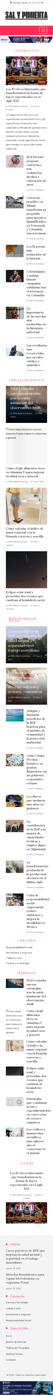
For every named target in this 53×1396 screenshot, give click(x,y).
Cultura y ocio (13, 1308)
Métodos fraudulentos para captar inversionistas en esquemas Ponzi (25, 1279)
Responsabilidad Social (18, 1320)
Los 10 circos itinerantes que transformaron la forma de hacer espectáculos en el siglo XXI (26, 95)
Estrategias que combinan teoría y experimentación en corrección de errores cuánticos (38, 1110)
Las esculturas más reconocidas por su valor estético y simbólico (36, 355)
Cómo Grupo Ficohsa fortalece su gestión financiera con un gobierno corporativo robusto (36, 769)
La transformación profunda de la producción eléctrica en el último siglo (37, 872)
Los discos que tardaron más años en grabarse (35, 802)
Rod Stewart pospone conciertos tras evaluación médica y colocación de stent (36, 171)
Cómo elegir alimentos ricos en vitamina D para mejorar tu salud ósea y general (25, 472)
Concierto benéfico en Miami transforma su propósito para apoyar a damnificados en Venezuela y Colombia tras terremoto (36, 215)
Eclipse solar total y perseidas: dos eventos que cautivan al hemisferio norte (25, 596)
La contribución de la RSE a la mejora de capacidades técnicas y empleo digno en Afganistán (36, 835)
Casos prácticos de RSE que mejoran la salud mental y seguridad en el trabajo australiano (25, 1257)
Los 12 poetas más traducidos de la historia (36, 252)
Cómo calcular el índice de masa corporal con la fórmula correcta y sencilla (25, 533)
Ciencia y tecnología (17, 1302)
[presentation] (8, 1198)
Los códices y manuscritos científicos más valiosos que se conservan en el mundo (35, 1141)
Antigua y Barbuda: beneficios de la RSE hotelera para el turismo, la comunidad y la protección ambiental (35, 726)
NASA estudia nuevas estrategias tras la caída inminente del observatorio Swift (36, 992)
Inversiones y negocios (18, 1314)
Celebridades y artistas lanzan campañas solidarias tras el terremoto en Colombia (36, 283)
